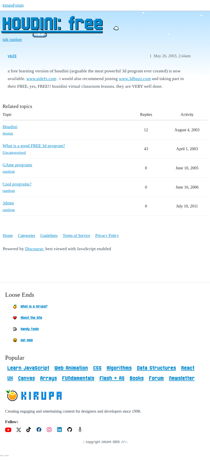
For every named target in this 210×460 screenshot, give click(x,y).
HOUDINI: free (51, 24)
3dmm (8, 203)
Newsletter (182, 378)
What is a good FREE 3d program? (34, 145)
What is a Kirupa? (33, 306)
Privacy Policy (107, 235)
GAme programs (17, 164)
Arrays (48, 378)
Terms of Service (76, 235)
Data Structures (156, 368)
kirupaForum (13, 5)
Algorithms (119, 368)
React (187, 368)
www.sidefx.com (41, 78)
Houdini (10, 126)
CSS (97, 368)
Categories (26, 235)
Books (137, 378)
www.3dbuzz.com (135, 78)
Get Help (26, 340)
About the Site (31, 318)
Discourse (34, 248)
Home (8, 235)
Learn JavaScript (28, 368)
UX (10, 378)
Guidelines (49, 235)
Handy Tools (29, 329)
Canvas (26, 378)
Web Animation (71, 368)
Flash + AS (111, 378)
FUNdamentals (78, 378)
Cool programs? (17, 184)
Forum (156, 378)
